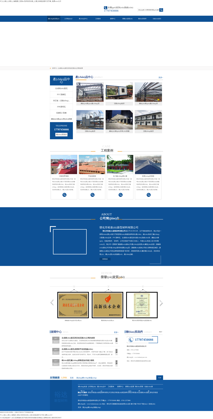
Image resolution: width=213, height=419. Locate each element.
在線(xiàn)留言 (157, 18)
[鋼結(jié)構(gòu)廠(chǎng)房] (90, 92)
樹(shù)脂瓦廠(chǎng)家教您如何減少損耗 (78, 360)
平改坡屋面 (92, 176)
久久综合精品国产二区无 (7, 417)
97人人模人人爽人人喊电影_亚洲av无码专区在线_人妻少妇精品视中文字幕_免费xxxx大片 (30, 1)
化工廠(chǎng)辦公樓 (120, 176)
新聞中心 (112, 18)
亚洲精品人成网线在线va (44, 417)
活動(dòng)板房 (119, 103)
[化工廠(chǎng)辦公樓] (120, 164)
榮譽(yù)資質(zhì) (127, 18)
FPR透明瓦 (61, 107)
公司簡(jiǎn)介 (68, 18)
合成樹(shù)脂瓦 (61, 88)
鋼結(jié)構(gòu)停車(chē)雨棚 (119, 131)
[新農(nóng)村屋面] (148, 164)
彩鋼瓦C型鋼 (61, 113)
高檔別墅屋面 (64, 176)
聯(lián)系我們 (142, 18)
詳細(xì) (116, 340)
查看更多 (105, 259)
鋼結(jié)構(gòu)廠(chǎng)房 (90, 103)
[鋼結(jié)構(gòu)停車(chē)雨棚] (119, 120)
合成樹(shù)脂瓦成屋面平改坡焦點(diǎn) (77, 349)
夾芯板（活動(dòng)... (61, 101)
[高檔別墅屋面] (64, 164)
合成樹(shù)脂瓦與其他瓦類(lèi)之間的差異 (70, 68)
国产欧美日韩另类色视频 (29, 417)
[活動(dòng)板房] (119, 92)
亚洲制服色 (18, 417)
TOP (159, 378)
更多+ (161, 77)
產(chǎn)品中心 (83, 18)
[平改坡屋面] (92, 164)
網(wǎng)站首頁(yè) (53, 18)
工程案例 (98, 18)
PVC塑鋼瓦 (61, 94)
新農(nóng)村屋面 (148, 176)
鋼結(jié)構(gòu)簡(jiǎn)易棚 (61, 119)
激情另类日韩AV (57, 417)
